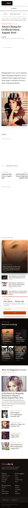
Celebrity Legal (18, 479)
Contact (14, 499)
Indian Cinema (5, 491)
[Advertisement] (14, 58)
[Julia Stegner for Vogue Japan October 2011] (5, 414)
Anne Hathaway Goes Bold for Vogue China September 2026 (20, 340)
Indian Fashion (6, 485)
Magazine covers (12, 165)
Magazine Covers (15, 14)
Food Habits (18, 489)
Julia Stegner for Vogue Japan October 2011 (16, 414)
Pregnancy (17, 493)
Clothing (4, 481)
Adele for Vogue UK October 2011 (17, 425)
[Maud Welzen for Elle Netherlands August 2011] (5, 446)
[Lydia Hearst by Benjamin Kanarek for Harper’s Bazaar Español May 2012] (14, 384)
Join (14, 312)
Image (4, 134)
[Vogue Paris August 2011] (5, 435)
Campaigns (4, 479)
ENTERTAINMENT (19, 473)
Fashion (4, 473)
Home (3, 18)
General (17, 487)
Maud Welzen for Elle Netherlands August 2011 (16, 446)
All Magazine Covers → (9, 372)
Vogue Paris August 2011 (14, 436)
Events (16, 477)
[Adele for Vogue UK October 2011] (5, 425)
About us (5, 499)
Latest (5, 14)
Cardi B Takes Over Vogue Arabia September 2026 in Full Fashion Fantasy (20, 358)
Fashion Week (5, 493)
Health (17, 485)
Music (16, 481)
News (7, 18)
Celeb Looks (5, 477)
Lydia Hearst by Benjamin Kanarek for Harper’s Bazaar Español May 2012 (13, 395)
